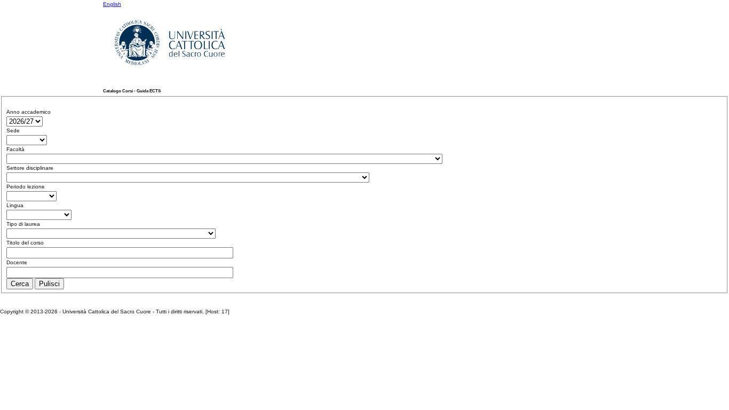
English (112, 4)
